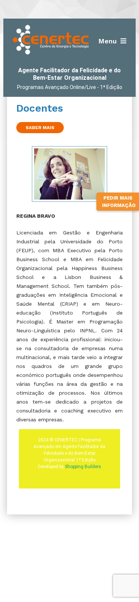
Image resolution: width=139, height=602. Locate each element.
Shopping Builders (83, 466)
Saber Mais (40, 127)
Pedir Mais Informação (119, 201)
